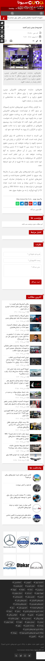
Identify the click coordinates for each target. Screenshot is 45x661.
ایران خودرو (30, 586)
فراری (31, 615)
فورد (23, 615)
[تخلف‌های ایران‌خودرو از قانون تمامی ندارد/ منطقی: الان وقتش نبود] (22, 518)
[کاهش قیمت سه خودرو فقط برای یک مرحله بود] (22, 457)
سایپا (18, 611)
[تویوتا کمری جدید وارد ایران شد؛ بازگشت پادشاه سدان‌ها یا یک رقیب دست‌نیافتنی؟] (22, 373)
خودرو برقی (30, 597)
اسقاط (41, 586)
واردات (41, 625)
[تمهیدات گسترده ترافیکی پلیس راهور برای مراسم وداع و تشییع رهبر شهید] (22, 404)
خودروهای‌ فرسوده (37, 607)
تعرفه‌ (22, 589)
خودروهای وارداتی (20, 604)
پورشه (14, 633)
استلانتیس (17, 582)
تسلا (31, 589)
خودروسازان (18, 597)
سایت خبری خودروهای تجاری (34, 611)
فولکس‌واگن (39, 618)
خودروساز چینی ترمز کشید (32, 27)
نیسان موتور (30, 622)
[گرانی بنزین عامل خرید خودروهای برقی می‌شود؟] (22, 478)
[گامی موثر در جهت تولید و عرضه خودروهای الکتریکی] (22, 508)
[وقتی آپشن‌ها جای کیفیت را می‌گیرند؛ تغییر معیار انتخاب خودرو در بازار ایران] (22, 308)
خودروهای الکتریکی (37, 600)
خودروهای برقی (21, 600)
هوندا (20, 622)
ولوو (19, 625)
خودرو (41, 597)
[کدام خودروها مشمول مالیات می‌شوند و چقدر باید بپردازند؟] (22, 448)
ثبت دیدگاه (36, 282)
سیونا (10, 611)
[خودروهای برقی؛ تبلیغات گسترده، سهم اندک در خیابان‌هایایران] (22, 327)
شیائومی (40, 615)
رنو (13, 607)
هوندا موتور (9, 622)
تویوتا (14, 589)
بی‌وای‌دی (40, 589)
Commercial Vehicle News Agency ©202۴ (30, 650)
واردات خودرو (30, 625)
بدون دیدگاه (34, 209)
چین (41, 636)
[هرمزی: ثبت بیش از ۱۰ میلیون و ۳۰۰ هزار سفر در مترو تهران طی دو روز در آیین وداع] (22, 338)
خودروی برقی (23, 607)
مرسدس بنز (27, 618)
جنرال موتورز (18, 593)
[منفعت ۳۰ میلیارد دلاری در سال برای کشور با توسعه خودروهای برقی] (22, 498)
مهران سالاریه (14, 618)
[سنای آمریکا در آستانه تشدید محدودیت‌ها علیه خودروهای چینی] (22, 318)
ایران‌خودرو (19, 586)
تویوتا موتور (39, 593)
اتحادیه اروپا (39, 582)
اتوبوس (28, 582)
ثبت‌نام (29, 593)
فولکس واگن (13, 615)
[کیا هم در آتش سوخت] (22, 488)
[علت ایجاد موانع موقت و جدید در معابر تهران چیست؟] (22, 395)
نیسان (41, 622)
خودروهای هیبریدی (37, 604)
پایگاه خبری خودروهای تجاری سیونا (32, 633)
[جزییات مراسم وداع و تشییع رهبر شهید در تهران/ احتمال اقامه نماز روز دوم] (22, 384)
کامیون (33, 636)
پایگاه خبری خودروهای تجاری (34, 629)
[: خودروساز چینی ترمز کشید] (5, 41)
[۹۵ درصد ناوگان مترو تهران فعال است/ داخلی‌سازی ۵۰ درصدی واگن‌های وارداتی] (22, 426)
